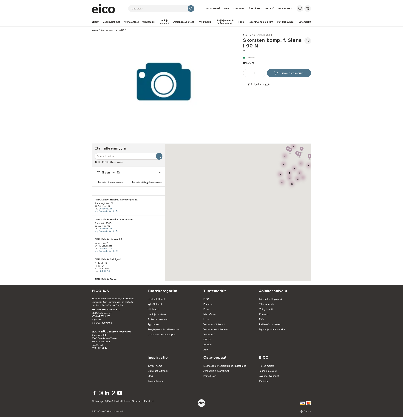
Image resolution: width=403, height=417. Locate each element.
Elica (206, 309)
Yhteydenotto (266, 309)
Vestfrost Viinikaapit (214, 324)
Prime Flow (209, 376)
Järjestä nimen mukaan (110, 182)
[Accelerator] (105, 8)
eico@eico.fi (97, 345)
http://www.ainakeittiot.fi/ (106, 211)
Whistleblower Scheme (128, 401)
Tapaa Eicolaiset (268, 371)
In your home (155, 366)
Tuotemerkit (304, 22)
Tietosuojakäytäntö (102, 401)
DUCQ (206, 339)
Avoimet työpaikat (269, 376)
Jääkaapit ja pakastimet (216, 371)
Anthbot (207, 344)
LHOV (95, 22)
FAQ (226, 8)
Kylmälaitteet (131, 22)
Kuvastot (238, 8)
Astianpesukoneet (183, 22)
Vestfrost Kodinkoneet (215, 329)
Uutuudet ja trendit (158, 371)
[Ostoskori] (307, 8)
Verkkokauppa (285, 22)
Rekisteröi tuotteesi (270, 324)
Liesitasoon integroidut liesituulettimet (224, 366)
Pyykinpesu (204, 22)
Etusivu (95, 30)
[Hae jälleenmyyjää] (159, 156)
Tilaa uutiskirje (156, 381)
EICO (206, 299)
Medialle (264, 381)
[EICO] (201, 403)
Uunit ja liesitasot (164, 22)
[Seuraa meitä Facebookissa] (94, 393)
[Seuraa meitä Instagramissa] (100, 393)
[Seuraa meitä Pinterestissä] (113, 393)
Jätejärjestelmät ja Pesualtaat (224, 22)
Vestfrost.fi (209, 334)
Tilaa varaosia (266, 304)
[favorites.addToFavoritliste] (307, 40)
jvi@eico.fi (96, 319)
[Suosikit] (300, 8)
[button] (290, 151)
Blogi (150, 376)
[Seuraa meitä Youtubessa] (119, 393)
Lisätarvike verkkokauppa (161, 334)
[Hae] (191, 8)
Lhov (206, 319)
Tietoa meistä (212, 8)
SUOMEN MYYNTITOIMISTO (106, 309)
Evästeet (149, 401)
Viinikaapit (148, 22)
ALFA (206, 349)
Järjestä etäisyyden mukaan (147, 182)
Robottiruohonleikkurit (260, 22)
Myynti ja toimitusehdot (272, 329)
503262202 (105, 271)
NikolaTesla (209, 314)
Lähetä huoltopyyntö (261, 8)
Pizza (241, 22)
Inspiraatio (285, 8)
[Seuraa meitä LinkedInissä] (107, 393)
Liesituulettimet (111, 22)
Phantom (208, 304)
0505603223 (105, 208)
